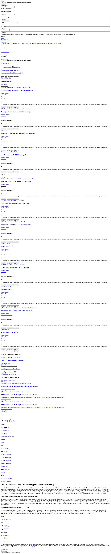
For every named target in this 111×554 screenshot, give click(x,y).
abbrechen (3, 107)
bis (2, 24)
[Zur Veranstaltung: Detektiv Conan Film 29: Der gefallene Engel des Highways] (16, 391)
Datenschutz (7, 526)
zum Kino (3, 424)
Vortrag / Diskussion (70, 34)
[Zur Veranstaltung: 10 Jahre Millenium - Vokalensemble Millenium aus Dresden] (16, 383)
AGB (5, 529)
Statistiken (4, 551)
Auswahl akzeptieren (15, 552)
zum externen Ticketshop (12, 107)
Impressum (6, 528)
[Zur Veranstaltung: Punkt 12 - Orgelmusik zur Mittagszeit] (10, 357)
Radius (3, 30)
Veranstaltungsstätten (6, 40)
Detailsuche (8, 8)
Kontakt (5, 525)
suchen (2, 8)
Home (2, 38)
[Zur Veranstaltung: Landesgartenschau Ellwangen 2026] (10, 70)
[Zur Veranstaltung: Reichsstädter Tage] (6, 78)
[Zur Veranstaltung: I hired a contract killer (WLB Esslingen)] (11, 151)
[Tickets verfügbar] (1, 96)
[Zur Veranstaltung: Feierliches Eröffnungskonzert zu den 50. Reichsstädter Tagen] (16, 87)
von (3, 22)
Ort (2, 28)
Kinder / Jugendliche (33, 34)
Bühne (17, 34)
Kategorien (3, 42)
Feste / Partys (24, 34)
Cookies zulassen (5, 552)
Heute (3, 19)
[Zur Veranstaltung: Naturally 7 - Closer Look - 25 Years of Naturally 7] (13, 221)
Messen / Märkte (55, 34)
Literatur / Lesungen (44, 34)
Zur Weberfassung (5, 52)
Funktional (5, 549)
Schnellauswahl (5, 17)
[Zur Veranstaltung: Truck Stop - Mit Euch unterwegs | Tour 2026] (12, 200)
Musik (61, 34)
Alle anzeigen (4, 411)
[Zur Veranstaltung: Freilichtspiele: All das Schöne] (8, 374)
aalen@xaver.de (7, 519)
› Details (33, 546)
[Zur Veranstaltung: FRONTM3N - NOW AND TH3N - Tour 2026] (13, 264)
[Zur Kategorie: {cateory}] (5, 430)
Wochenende (5, 21)
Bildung (12, 34)
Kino (2, 44)
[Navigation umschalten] (7, 5)
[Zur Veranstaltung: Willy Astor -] (4, 130)
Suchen (3, 36)
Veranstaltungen (4, 39)
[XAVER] (2, 1)
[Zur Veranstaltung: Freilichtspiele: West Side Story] (9, 366)
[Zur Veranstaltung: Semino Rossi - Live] (6, 243)
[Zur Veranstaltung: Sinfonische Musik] (6, 286)
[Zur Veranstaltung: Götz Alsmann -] (5, 329)
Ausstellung (6, 34)
